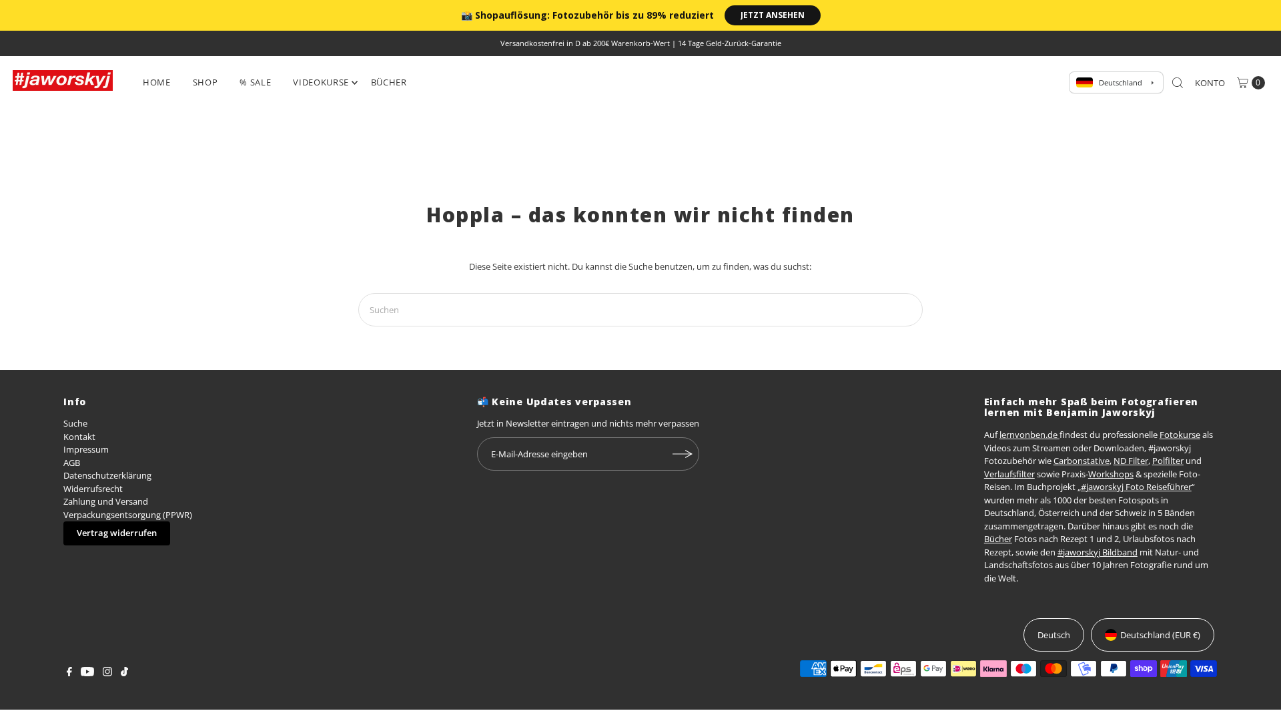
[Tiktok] (124, 673)
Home (157, 82)
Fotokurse (1180, 435)
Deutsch (1053, 635)
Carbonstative (1081, 461)
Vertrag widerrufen (117, 533)
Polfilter (1168, 461)
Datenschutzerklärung (107, 475)
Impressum (86, 449)
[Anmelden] (682, 454)
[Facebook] (69, 673)
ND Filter (1131, 461)
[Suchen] (1178, 82)
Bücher (389, 82)
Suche (75, 423)
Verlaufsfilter (1009, 474)
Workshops (1111, 474)
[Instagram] (107, 673)
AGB (71, 463)
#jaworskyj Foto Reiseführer (1136, 487)
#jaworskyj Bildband (1097, 552)
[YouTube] (87, 673)
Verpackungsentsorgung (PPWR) (127, 515)
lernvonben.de (1029, 435)
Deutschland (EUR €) (1160, 635)
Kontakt (79, 437)
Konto (1210, 83)
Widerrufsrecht (93, 489)
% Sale (255, 82)
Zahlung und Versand (105, 501)
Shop (205, 82)
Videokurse (321, 82)
